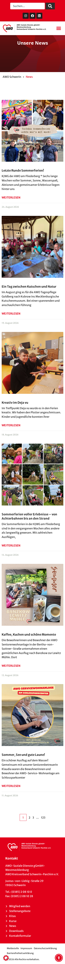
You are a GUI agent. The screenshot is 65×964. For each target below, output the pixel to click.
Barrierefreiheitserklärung (20, 953)
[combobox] (27, 6)
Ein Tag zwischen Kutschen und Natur (29, 286)
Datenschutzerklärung (45, 948)
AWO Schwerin (12, 76)
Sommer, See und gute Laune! (23, 755)
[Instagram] (26, 16)
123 (43, 817)
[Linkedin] (39, 16)
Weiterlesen (11, 197)
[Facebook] (33, 16)
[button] (58, 28)
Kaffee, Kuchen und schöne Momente (29, 634)
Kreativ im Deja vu (15, 402)
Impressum (26, 948)
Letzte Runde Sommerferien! (23, 170)
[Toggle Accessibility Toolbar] (58, 957)
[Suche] (50, 6)
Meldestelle (13, 948)
